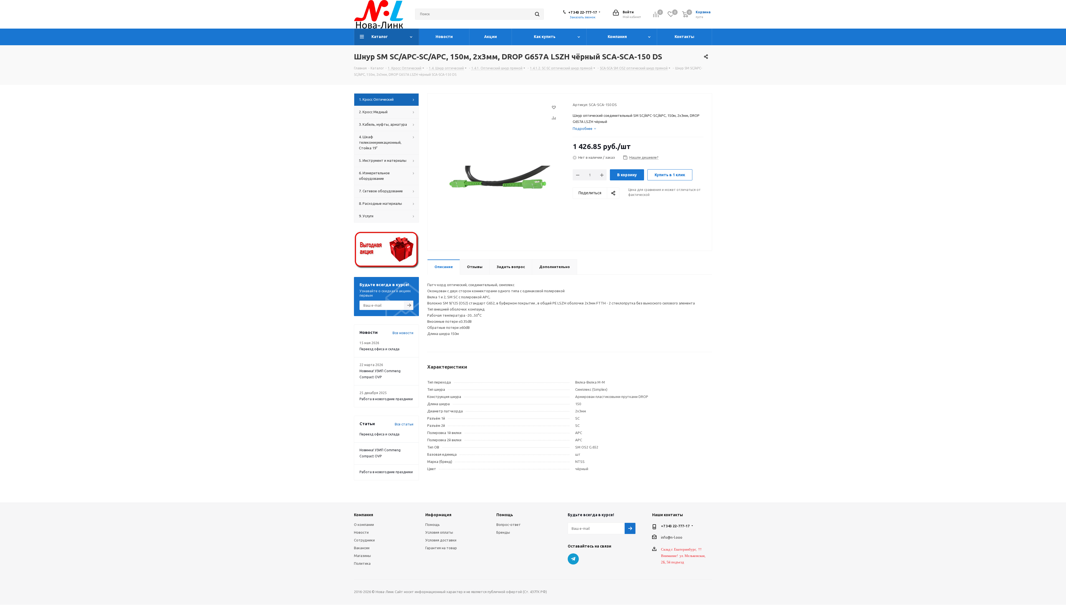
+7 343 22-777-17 (582, 12)
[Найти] (537, 14)
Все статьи (404, 424)
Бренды (503, 532)
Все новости (403, 333)
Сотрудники (364, 540)
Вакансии (361, 548)
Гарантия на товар (441, 548)
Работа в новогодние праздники (386, 399)
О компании (364, 524)
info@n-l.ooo (671, 537)
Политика (362, 563)
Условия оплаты (439, 532)
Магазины (362, 556)
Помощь (432, 524)
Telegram (573, 558)
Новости (361, 532)
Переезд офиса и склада (379, 349)
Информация (438, 515)
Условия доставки (440, 540)
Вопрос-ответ (508, 524)
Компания (363, 515)
